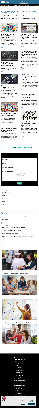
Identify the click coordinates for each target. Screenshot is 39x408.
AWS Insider (19, 369)
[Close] (35, 397)
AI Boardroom (19, 365)
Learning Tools (4, 198)
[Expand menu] (37, 2)
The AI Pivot (19, 393)
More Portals (4, 207)
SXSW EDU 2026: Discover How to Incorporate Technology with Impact (15, 249)
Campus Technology (19, 372)
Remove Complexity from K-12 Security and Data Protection (13, 227)
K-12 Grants (15, 5)
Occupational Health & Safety (19, 380)
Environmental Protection (20, 373)
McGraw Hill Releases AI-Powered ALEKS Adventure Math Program (29, 95)
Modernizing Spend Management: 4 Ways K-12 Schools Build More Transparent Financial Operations (18, 237)
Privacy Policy (10, 171)
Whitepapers (6, 225)
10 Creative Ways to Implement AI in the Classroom (11, 230)
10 (27, 147)
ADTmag (19, 367)
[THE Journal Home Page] (6, 2)
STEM (23, 5)
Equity (28, 5)
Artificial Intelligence (6, 192)
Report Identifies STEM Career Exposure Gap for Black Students (28, 123)
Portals (4, 190)
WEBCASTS (5, 214)
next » (30, 147)
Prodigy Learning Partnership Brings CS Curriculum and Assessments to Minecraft (29, 36)
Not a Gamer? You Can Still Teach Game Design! (8, 114)
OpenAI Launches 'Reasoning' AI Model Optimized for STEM (7, 63)
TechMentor (19, 390)
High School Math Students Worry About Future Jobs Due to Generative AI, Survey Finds (29, 53)
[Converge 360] (19, 359)
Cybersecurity (4, 195)
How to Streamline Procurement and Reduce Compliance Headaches (15, 273)
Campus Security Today (19, 370)
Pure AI (19, 382)
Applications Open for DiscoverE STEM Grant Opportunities (7, 35)
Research (19, 5)
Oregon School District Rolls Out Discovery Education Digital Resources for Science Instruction (29, 77)
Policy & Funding (5, 201)
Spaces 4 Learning (19, 388)
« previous (9, 147)
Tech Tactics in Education (19, 391)
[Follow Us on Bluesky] (29, 1)
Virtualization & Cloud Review (19, 395)
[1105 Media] (19, 363)
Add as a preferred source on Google (24, 2)
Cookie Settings (23, 404)
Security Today (19, 387)
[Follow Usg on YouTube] (34, 1)
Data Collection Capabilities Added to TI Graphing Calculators (9, 130)
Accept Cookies (31, 404)
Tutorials (9, 5)
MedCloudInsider (19, 378)
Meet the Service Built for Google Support (10, 233)
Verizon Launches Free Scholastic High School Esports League (7, 87)
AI (25, 5)
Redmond (19, 383)
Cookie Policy (32, 401)
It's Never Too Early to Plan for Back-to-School (10, 298)
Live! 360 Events (19, 375)
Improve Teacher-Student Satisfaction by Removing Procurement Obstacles (16, 322)
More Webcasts (5, 219)
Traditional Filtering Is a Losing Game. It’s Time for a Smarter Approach (15, 216)
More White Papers (5, 241)
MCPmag (19, 377)
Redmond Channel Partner (19, 385)
